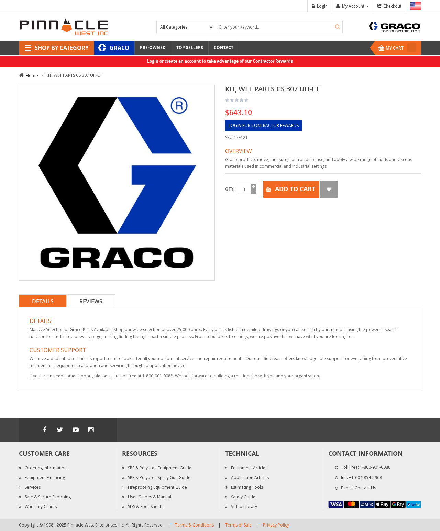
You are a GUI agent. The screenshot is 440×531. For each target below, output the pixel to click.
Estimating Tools (247, 487)
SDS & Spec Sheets (145, 506)
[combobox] (279, 27)
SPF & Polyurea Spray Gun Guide (159, 477)
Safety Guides (244, 497)
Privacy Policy (276, 525)
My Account (353, 6)
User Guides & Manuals (150, 497)
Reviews (90, 301)
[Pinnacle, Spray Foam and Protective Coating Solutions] (63, 26)
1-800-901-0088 (375, 467)
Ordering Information (46, 468)
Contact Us (365, 488)
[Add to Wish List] (329, 189)
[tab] (43, 300)
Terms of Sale (238, 525)
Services (33, 487)
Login (322, 6)
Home (32, 75)
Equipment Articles (249, 468)
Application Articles (250, 477)
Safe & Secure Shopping (48, 497)
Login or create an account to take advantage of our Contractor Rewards (220, 61)
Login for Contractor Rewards (264, 125)
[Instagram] (91, 430)
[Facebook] (44, 430)
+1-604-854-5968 (365, 477)
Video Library (244, 506)
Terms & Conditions (194, 525)
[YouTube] (75, 430)
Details (43, 301)
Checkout (392, 6)
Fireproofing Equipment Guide (157, 487)
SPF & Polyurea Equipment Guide (159, 468)
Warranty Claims (41, 506)
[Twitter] (60, 430)
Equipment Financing (45, 477)
